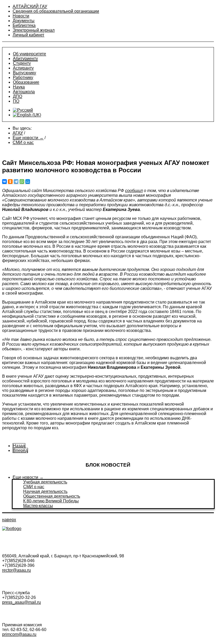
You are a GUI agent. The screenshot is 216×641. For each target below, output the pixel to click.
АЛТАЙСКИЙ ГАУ (30, 6)
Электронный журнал (34, 30)
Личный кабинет (28, 35)
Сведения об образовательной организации (56, 11)
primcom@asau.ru (19, 634)
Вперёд (20, 450)
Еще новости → (28, 477)
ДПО (17, 96)
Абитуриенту (25, 58)
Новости (21, 16)
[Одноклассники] (10, 181)
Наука (19, 87)
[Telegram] (16, 181)
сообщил (134, 190)
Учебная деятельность (45, 482)
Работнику (23, 77)
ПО (16, 101)
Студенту (22, 63)
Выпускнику (24, 72)
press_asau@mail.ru (21, 602)
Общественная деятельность (51, 496)
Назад (19, 445)
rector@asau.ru (16, 570)
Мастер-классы (38, 505)
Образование (26, 82)
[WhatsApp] (21, 181)
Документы (24, 20)
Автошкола (24, 91)
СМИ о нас (33, 486)
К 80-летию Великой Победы (51, 501)
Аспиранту (23, 68)
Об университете (29, 54)
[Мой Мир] (27, 181)
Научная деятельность (45, 491)
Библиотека (24, 25)
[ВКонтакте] (4, 181)
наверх (9, 519)
